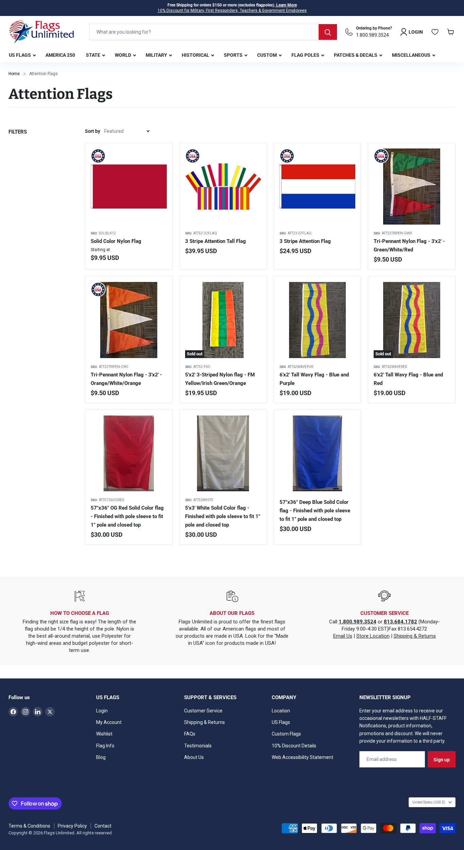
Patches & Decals (356, 55)
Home (14, 73)
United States (428, 802)
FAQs (189, 734)
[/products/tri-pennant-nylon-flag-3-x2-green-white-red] (412, 186)
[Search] (328, 32)
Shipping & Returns (415, 636)
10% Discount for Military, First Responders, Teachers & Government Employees (232, 10)
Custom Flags (286, 734)
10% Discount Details (294, 745)
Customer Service (203, 710)
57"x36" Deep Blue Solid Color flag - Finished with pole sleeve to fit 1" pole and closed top (315, 510)
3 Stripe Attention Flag (305, 241)
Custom (267, 55)
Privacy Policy (72, 826)
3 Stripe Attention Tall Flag (215, 241)
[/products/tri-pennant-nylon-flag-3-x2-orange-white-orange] (129, 320)
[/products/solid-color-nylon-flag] (129, 186)
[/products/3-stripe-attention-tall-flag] (223, 186)
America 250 (60, 55)
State (93, 55)
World (123, 55)
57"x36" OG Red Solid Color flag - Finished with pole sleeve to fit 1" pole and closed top (127, 516)
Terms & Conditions (29, 826)
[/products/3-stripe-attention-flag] (318, 186)
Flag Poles (305, 55)
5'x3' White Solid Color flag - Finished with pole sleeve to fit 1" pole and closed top (222, 516)
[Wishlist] (435, 32)
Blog (101, 757)
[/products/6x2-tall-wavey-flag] (318, 320)
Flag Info (105, 745)
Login (102, 710)
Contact (102, 826)
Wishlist (104, 734)
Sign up (441, 759)
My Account (109, 722)
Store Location (373, 636)
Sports (234, 55)
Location (281, 710)
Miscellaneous (411, 55)
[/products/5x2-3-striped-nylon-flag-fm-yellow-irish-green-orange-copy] (129, 453)
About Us (194, 757)
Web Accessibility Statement (302, 757)
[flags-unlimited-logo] (42, 31)
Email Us (342, 636)
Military (157, 55)
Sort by (92, 131)
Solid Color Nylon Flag (116, 241)
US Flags (20, 55)
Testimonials (198, 745)
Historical (196, 55)
